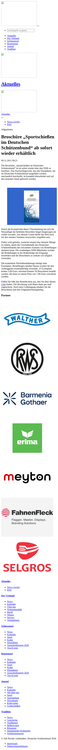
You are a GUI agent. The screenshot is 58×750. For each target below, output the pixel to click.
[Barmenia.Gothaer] (27, 417)
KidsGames (12, 703)
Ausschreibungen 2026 (18, 645)
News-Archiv (13, 587)
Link (3, 284)
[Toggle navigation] (2, 117)
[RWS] (27, 377)
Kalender (11, 604)
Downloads (12, 700)
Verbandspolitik (14, 609)
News (10, 601)
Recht (10, 612)
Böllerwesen (13, 725)
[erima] (27, 457)
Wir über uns (13, 692)
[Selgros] (27, 575)
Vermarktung (13, 620)
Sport (9, 637)
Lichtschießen (13, 706)
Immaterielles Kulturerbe (18, 731)
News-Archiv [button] (13, 122)
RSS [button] (9, 124)
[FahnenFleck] (27, 536)
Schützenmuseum (15, 733)
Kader (10, 640)
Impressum (12, 743)
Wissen (10, 615)
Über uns (11, 607)
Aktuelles (10, 84)
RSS (9, 590)
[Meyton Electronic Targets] (27, 496)
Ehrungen (11, 728)
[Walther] (27, 338)
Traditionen (12, 723)
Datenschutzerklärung (17, 746)
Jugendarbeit (13, 698)
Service (10, 617)
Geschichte (12, 720)
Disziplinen (12, 642)
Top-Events (12, 648)
